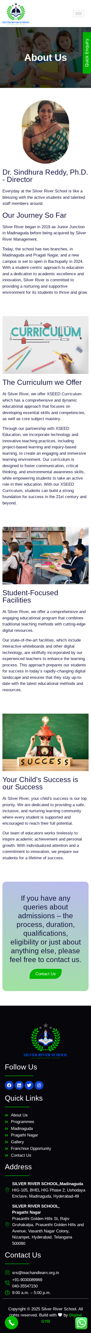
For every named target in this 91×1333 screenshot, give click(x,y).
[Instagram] (39, 1085)
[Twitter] (29, 1085)
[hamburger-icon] (78, 13)
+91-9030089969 (27, 1279)
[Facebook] (9, 1085)
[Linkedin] (19, 1085)
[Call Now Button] (11, 1322)
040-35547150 (25, 1286)
